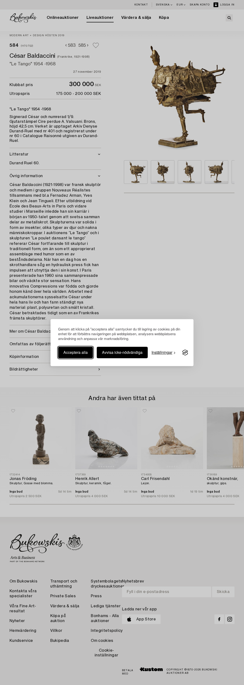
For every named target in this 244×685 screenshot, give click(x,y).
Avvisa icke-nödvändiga (122, 352)
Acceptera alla (75, 352)
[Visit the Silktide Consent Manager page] (185, 352)
